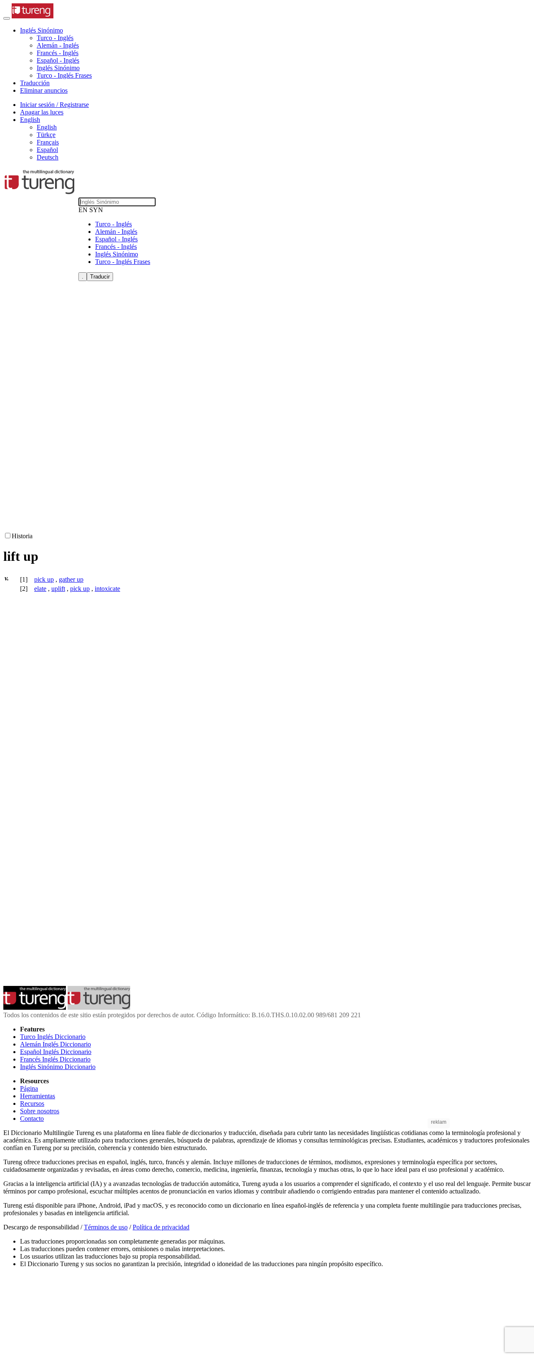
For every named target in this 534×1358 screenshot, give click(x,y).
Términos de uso (106, 1227)
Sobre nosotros (39, 1111)
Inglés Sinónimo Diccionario (58, 1066)
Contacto (32, 1118)
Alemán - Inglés (58, 45)
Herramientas (37, 1096)
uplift (58, 588)
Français (48, 142)
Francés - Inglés (57, 52)
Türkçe (46, 134)
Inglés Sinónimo (58, 67)
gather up (71, 579)
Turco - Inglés (55, 37)
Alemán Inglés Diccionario (55, 1044)
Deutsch (47, 157)
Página (29, 1088)
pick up (44, 579)
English (47, 127)
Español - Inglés (58, 60)
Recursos (32, 1103)
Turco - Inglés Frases (64, 75)
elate (40, 588)
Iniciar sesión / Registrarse (54, 104)
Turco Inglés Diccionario (53, 1036)
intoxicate (107, 588)
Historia (22, 536)
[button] (41, 30)
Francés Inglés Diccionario (55, 1059)
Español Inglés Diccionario (55, 1051)
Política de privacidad (161, 1227)
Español (47, 149)
